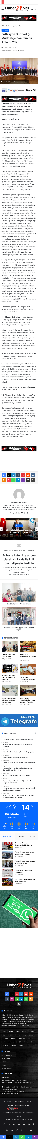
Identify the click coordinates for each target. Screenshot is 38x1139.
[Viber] (23, 480)
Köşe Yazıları (21, 1038)
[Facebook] (4, 475)
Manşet (12, 1042)
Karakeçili (5, 1038)
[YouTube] (22, 513)
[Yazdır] (33, 480)
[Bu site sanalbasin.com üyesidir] (12, 1109)
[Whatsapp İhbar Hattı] (19, 909)
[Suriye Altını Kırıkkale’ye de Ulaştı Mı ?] (28, 646)
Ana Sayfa (6, 26)
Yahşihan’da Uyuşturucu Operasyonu (16, 2)
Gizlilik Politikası (7, 1055)
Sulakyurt (5, 1045)
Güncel (21, 836)
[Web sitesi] (10, 513)
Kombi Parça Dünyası (24, 1109)
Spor (32, 1042)
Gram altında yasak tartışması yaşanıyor (19, 531)
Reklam (4, 1062)
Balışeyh (24, 1031)
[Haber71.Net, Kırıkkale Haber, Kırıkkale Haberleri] (17, 8)
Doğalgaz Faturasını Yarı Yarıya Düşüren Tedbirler (9, 677)
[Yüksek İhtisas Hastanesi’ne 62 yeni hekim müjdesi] (7, 855)
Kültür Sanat (31, 1038)
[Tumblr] (18, 475)
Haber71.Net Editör (19, 502)
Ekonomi (21, 26)
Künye (4, 1065)
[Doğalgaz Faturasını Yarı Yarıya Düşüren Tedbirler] (10, 668)
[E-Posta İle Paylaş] (28, 480)
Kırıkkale (5, 1042)
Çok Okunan (7, 836)
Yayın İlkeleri (6, 1058)
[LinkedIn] (13, 475)
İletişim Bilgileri (6, 1068)
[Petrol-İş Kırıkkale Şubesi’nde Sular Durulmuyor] (7, 882)
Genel (18, 1035)
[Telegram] (18, 480)
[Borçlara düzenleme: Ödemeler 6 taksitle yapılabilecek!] (10, 690)
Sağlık (19, 1042)
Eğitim (12, 1035)
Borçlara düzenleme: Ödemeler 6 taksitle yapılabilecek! (9, 700)
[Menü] (3, 9)
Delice (32, 1031)
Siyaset (26, 1042)
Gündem (31, 1035)
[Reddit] (28, 475)
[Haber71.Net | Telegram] (19, 720)
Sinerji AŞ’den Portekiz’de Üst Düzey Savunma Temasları (27, 700)
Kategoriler (14, 26)
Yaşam (21, 1045)
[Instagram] (27, 513)
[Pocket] (9, 480)
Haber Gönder (21, 1119)
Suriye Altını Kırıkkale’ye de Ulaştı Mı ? (28, 656)
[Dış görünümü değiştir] (32, 9)
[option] (19, 529)
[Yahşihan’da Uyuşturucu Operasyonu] (7, 873)
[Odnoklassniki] (4, 480)
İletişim (30, 1119)
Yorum (32, 836)
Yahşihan (13, 1045)
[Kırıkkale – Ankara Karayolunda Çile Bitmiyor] (7, 846)
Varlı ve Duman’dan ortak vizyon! (8, 655)
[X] (9, 475)
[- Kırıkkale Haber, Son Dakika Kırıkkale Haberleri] (19, 17)
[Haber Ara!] (35, 9)
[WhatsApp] (13, 480)
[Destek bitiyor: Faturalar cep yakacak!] (28, 669)
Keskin (13, 1038)
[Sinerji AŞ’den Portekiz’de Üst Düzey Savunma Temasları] (28, 690)
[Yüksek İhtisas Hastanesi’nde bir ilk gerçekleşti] (7, 864)
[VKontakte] (33, 475)
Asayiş (4, 1031)
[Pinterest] (23, 475)
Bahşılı (18, 1031)
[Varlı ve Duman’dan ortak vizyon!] (10, 646)
